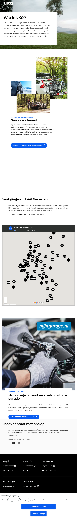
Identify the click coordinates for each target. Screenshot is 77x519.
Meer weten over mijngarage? (22, 417)
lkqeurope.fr (28, 466)
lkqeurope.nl (47, 466)
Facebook (8, 470)
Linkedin (4, 470)
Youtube (16, 470)
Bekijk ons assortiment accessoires (27, 145)
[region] (38, 506)
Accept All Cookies (38, 507)
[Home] (6, 4)
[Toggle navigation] (74, 4)
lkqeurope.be (8, 466)
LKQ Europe (7, 486)
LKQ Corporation (29, 486)
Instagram (12, 470)
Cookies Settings (38, 514)
